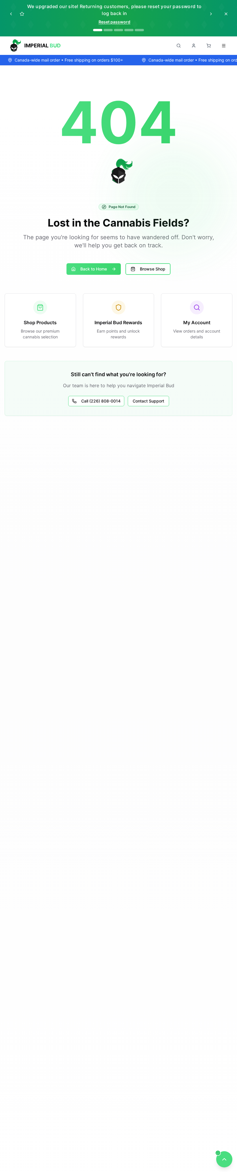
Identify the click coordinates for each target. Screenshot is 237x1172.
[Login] (193, 45)
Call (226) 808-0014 (101, 400)
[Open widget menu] (224, 1159)
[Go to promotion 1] (97, 30)
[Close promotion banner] (226, 14)
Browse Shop (152, 268)
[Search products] (178, 45)
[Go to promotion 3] (118, 30)
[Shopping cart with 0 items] (208, 45)
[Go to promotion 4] (129, 30)
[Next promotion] (211, 14)
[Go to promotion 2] (108, 30)
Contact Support (148, 400)
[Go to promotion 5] (139, 30)
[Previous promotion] (11, 14)
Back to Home (93, 268)
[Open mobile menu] (223, 45)
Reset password (114, 21)
